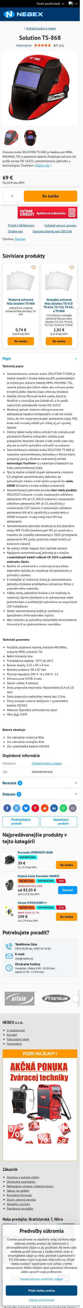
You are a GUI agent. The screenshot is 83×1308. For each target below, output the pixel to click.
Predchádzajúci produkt (21, 821)
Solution (20, 239)
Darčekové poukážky (20, 1208)
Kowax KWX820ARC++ (32, 903)
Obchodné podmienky (21, 1182)
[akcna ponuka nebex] (40, 1142)
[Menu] (75, 14)
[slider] (42, 45)
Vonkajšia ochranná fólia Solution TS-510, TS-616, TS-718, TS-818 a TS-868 (59, 305)
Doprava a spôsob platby (23, 1177)
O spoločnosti (16, 1030)
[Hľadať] (54, 14)
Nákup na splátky (18, 1191)
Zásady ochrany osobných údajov (41, 1279)
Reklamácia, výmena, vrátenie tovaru (30, 1186)
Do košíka (50, 196)
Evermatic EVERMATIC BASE (35, 852)
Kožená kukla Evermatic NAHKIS (38, 876)
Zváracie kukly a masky (47, 763)
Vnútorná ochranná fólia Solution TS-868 (21, 301)
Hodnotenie (23, 45)
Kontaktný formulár (19, 1195)
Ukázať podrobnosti (41, 1300)
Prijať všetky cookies (41, 1290)
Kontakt (12, 1035)
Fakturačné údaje (18, 1039)
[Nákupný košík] (64, 14)
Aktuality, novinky (18, 1204)
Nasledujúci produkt (61, 821)
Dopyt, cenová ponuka (21, 1200)
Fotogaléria (14, 1044)
